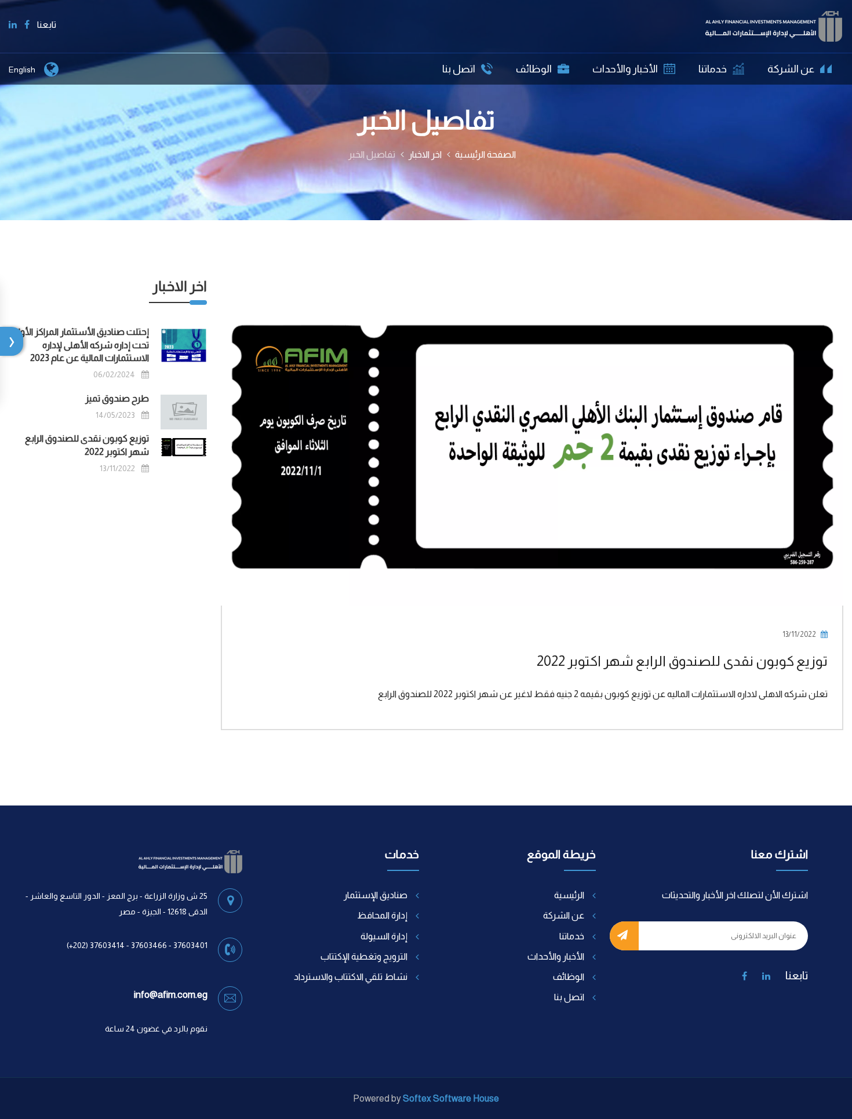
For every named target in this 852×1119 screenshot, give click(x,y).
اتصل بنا (458, 69)
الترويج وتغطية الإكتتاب (364, 956)
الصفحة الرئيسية (485, 154)
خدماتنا (712, 69)
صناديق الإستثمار (375, 895)
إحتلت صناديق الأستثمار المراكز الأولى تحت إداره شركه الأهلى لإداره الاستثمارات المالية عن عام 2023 (80, 345)
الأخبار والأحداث (625, 69)
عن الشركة (790, 69)
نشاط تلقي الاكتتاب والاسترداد (350, 977)
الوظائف (534, 69)
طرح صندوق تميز (117, 398)
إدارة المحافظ (382, 915)
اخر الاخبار (425, 154)
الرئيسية (569, 895)
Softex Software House (451, 1098)
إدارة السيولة (384, 936)
